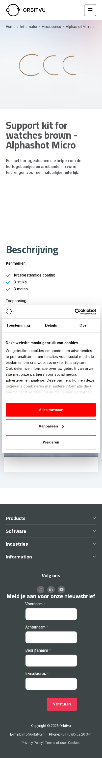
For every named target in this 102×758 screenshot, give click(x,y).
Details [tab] (51, 325)
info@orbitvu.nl (33, 734)
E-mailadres (35, 673)
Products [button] (16, 519)
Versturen (62, 704)
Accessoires (51, 27)
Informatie (28, 27)
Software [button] (16, 532)
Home (10, 27)
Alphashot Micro (78, 27)
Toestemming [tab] (18, 325)
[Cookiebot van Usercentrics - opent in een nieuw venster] (74, 311)
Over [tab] (83, 325)
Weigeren (51, 442)
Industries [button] (17, 544)
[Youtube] (61, 589)
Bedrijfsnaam (36, 650)
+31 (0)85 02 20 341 (76, 734)
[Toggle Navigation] (90, 10)
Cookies (74, 743)
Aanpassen (48, 426)
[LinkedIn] (51, 589)
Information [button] (19, 557)
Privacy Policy (32, 743)
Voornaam (34, 604)
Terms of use (55, 743)
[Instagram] (40, 589)
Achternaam (35, 627)
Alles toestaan (51, 410)
